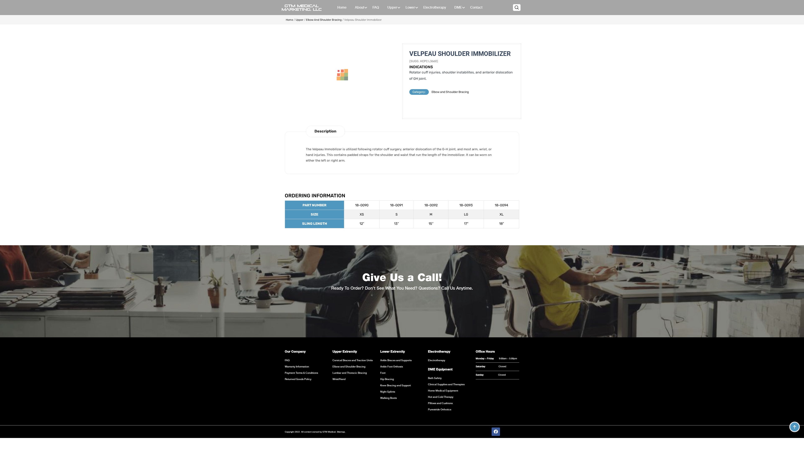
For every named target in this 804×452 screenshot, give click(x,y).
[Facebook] (496, 432)
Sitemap (340, 431)
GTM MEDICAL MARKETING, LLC (302, 8)
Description (325, 131)
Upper (299, 19)
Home (289, 19)
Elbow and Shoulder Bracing (324, 19)
